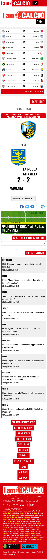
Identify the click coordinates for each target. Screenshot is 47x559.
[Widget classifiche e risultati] (29, 546)
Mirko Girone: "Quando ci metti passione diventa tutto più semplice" (22, 281)
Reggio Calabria (30, 533)
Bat (12, 513)
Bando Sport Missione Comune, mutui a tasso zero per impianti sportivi (22, 378)
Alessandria (9, 53)
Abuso (34, 552)
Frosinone (25, 521)
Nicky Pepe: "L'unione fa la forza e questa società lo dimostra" (23, 362)
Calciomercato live (23, 428)
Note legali (21, 552)
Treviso (9, 539)
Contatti (5, 554)
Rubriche (6, 372)
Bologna (40, 513)
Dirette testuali (23, 439)
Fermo (33, 519)
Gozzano (36, 64)
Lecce (39, 523)
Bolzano (5, 515)
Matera (5, 527)
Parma (33, 529)
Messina (10, 527)
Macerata (24, 525)
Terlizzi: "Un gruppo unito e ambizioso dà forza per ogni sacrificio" (23, 297)
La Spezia (29, 523)
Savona (38, 535)
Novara (5, 529)
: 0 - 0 (18, 198)
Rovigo (22, 535)
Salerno (27, 535)
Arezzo (30, 511)
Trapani (41, 537)
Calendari (23, 455)
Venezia (33, 539)
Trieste (15, 539)
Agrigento (6, 511)
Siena (4, 537)
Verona (5, 541)
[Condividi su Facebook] (22, 206)
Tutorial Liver (7, 552)
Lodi (14, 525)
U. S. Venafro (35, 86)
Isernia (17, 523)
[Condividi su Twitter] (27, 206)
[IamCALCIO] (23, 490)
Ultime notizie (23, 433)
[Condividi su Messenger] (32, 206)
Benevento (23, 513)
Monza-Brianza (29, 527)
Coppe (23, 466)
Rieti (8, 535)
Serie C (5, 308)
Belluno (16, 513)
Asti (38, 53)
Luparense (36, 36)
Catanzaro (26, 517)
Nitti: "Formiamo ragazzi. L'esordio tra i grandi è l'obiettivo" (22, 265)
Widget (14, 552)
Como (37, 517)
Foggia (10, 521)
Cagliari (21, 515)
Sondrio (15, 537)
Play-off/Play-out (23, 461)
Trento (5, 539)
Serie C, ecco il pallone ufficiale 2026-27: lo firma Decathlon (22, 410)
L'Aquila (22, 523)
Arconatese (35, 70)
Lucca (18, 525)
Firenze (5, 521)
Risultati (23, 450)
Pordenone (38, 531)
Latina (34, 523)
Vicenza (19, 541)
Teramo (27, 537)
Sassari (33, 535)
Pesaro (10, 531)
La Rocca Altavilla (30, 171)
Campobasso (7, 517)
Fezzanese (35, 58)
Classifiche (23, 444)
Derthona (36, 47)
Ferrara (38, 519)
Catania (20, 517)
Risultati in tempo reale (23, 422)
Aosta (25, 511)
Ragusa (15, 533)
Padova (21, 529)
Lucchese (36, 75)
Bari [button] (40, 21)
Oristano (15, 529)
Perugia (5, 531)
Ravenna (21, 533)
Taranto (21, 537)
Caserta (14, 517)
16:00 (23, 31)
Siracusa (10, 537)
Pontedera (36, 81)
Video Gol (23, 472)
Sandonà (8, 36)
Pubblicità (40, 552)
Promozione (7, 259)
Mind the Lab (7, 501)
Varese (24, 539)
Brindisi (16, 515)
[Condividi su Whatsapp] (37, 206)
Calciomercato (29, 515)
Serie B (5, 388)
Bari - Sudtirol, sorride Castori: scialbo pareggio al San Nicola (23, 394)
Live (35, 3)
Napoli (37, 527)
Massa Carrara (39, 525)
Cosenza (5, 519)
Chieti (32, 517)
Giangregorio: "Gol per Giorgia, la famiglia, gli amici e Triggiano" (21, 329)
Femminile (6, 340)
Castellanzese (10, 64)
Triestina (36, 31)
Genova (32, 521)
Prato (10, 533)
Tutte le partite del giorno (33, 92)
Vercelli (39, 539)
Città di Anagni (10, 86)
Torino (36, 537)
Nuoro (10, 529)
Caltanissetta (39, 515)
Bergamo (30, 513)
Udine (20, 539)
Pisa (27, 531)
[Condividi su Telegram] (43, 206)
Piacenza (23, 531)
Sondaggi (23, 477)
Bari (9, 513)
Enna (28, 519)
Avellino (5, 513)
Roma (17, 535)
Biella (35, 513)
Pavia (37, 529)
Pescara (16, 531)
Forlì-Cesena (17, 521)
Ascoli (35, 511)
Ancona (20, 511)
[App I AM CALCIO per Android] (11, 546)
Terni (31, 537)
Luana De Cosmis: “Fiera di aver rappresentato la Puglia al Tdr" (23, 346)
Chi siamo (12, 554)
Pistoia (32, 531)
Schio (37, 42)
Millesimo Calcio (11, 58)
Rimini (12, 535)
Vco (29, 539)
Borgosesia (9, 47)
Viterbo (24, 541)
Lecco (5, 525)
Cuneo (24, 519)
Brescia (10, 515)
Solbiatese (9, 70)
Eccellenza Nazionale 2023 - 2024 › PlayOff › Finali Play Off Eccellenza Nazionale (23, 116)
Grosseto (6, 523)
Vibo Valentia (12, 541)
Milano (16, 527)
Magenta (16, 188)
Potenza (5, 533)
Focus (4, 276)
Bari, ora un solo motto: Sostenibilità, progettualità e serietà (23, 313)
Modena (21, 527)
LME (7, 31)
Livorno (9, 525)
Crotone (18, 519)
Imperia (11, 523)
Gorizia (38, 521)
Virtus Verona (10, 42)
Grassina (9, 75)
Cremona (12, 519)
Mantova (30, 525)
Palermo (27, 529)
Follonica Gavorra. (12, 81)
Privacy (27, 552)
